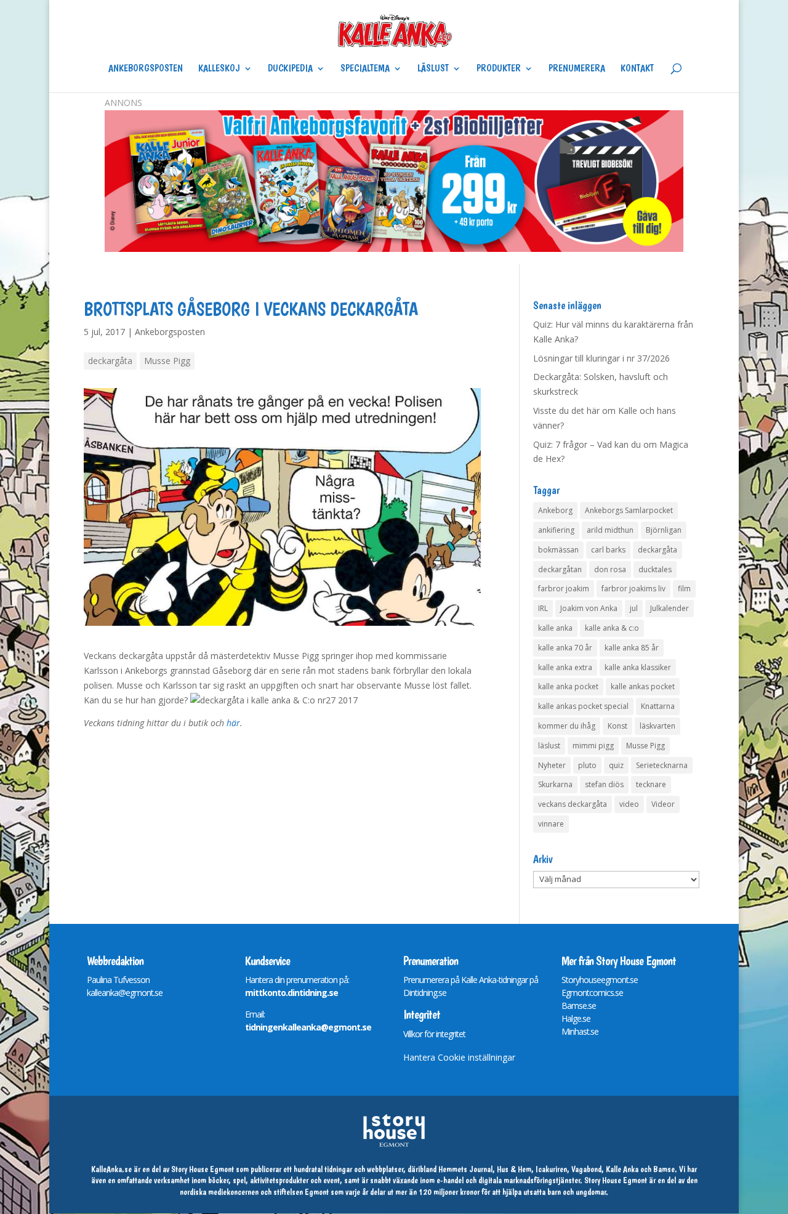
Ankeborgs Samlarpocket (629, 510)
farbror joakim (563, 588)
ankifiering (556, 530)
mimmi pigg (593, 745)
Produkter (498, 69)
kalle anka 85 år (632, 647)
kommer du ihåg (566, 726)
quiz (616, 765)
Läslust (433, 69)
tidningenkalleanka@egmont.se (308, 1027)
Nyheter (552, 765)
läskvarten (657, 726)
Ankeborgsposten (145, 69)
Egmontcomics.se (592, 992)
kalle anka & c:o (612, 628)
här (233, 723)
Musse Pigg (167, 360)
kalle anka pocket (568, 686)
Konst (617, 726)
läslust (549, 745)
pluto (587, 765)
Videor (663, 804)
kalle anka (555, 628)
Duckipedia (290, 69)
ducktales (655, 569)
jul (634, 608)
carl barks (608, 549)
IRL (543, 608)
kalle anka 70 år (565, 647)
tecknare (651, 784)
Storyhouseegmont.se (599, 979)
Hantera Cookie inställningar (459, 1057)
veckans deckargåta (572, 804)
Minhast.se (579, 1031)
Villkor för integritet (434, 1034)
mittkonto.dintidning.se (291, 992)
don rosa (610, 569)
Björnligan (663, 530)
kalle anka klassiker (638, 667)
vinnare (551, 824)
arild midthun (610, 530)
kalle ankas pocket (643, 686)
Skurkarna (555, 784)
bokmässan (558, 549)
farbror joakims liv (633, 588)
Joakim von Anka (588, 608)
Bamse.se (578, 1005)
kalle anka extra (565, 667)
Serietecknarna (662, 765)
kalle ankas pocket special (583, 706)
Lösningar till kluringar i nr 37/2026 (601, 358)
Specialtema (365, 69)
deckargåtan (560, 569)
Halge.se (575, 1018)
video (629, 804)
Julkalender (669, 608)
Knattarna (658, 706)
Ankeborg (555, 510)
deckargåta (110, 360)
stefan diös (604, 784)
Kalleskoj (219, 69)
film (684, 588)
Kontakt (637, 69)
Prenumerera (577, 69)
